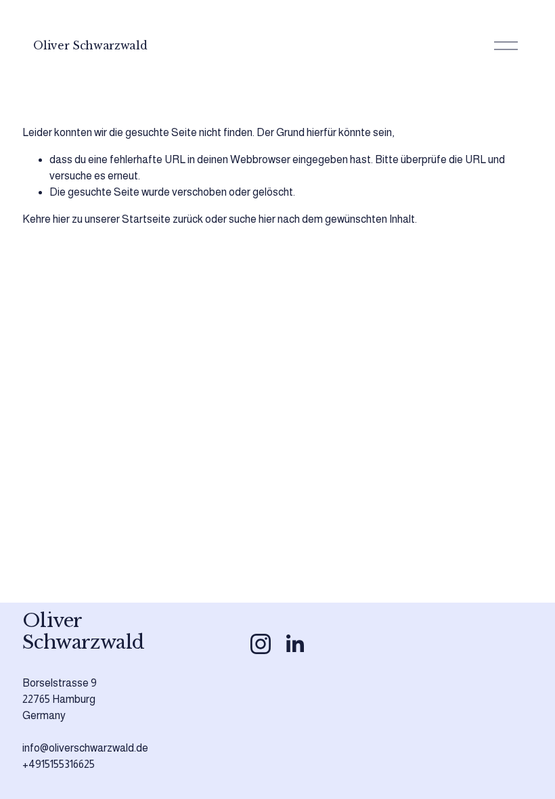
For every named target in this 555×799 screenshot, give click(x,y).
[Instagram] (260, 644)
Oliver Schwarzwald (90, 45)
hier (61, 219)
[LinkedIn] (294, 644)
